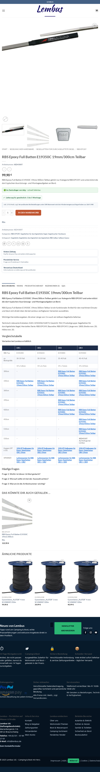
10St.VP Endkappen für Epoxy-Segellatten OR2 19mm (46, 450)
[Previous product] (9, 169)
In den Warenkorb (28, 212)
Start (4, 149)
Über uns (54, 720)
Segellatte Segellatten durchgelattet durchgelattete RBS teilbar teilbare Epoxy (40, 238)
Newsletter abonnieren (68, 628)
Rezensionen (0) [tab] (52, 286)
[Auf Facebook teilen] (9, 244)
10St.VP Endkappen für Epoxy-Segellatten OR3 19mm (66, 450)
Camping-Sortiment (58, 731)
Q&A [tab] (63, 286)
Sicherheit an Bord (83, 731)
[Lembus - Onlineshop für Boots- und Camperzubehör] (50, 10)
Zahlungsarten (31, 727)
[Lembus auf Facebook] (85, 632)
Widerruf (73, 760)
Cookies (84, 760)
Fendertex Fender (57, 735)
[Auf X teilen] (14, 244)
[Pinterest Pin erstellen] (23, 244)
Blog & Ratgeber (32, 724)
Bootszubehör (81, 735)
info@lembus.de (14, 741)
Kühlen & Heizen (82, 724)
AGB (64, 760)
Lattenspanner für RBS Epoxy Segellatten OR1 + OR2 (25, 460)
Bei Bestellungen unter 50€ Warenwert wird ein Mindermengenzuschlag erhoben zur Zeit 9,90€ (61, 204)
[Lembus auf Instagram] (91, 632)
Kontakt (28, 720)
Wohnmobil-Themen (59, 724)
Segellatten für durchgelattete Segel (55, 149)
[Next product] (4, 169)
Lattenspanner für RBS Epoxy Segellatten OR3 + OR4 (66, 460)
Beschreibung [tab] (8, 286)
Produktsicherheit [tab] (34, 286)
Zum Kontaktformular (10, 746)
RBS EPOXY (81, 149)
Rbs (3, 222)
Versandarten (31, 731)
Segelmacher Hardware (22, 149)
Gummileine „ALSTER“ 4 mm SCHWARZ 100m (79, 601)
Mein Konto (30, 735)
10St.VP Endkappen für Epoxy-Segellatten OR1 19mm (25, 450)
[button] (3, 10)
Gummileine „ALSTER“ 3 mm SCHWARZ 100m (46, 601)
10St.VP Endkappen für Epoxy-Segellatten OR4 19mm (87, 450)
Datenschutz (95, 760)
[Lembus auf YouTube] (96, 632)
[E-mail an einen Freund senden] (18, 244)
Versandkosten (23, 204)
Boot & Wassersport (59, 727)
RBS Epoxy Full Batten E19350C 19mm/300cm (15, 535)
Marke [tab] (20, 286)
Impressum (55, 760)
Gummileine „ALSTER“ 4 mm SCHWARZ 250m (13, 601)
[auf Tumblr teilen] (28, 244)
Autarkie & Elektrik (83, 720)
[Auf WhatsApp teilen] (4, 244)
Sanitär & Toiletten (83, 727)
